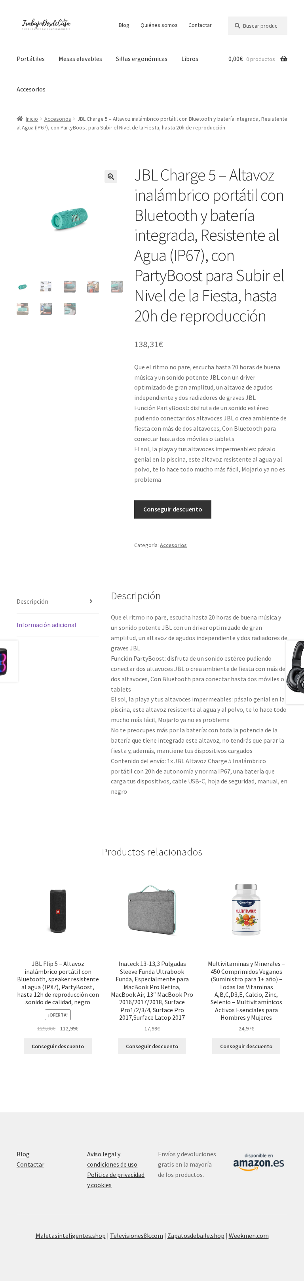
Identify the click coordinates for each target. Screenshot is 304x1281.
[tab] (58, 602)
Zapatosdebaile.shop (195, 1235)
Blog (124, 25)
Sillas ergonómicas (141, 59)
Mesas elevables (80, 59)
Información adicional (46, 625)
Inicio (32, 118)
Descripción (32, 601)
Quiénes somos (159, 25)
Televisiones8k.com (136, 1235)
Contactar (200, 25)
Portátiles (31, 59)
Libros (189, 59)
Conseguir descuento (172, 509)
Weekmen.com (249, 1235)
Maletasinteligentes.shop (71, 1235)
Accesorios (31, 89)
